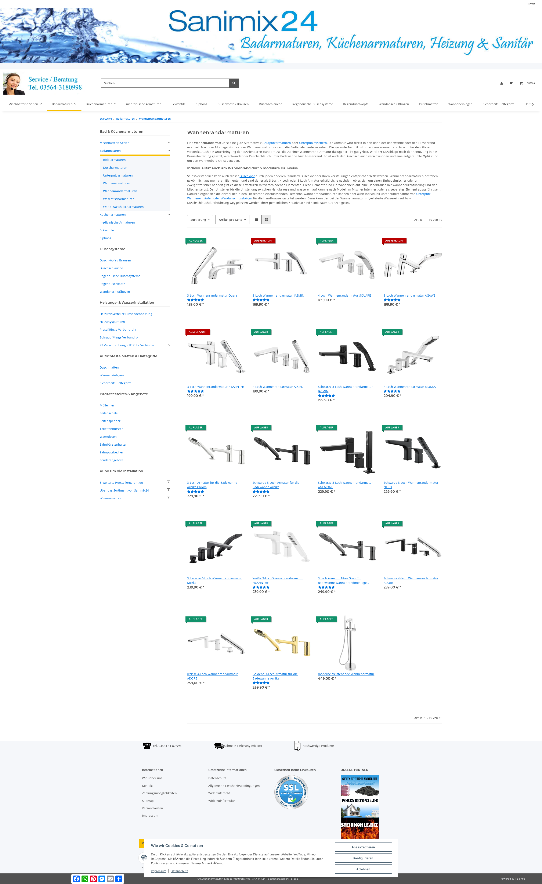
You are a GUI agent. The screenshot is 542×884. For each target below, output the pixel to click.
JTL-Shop (520, 878)
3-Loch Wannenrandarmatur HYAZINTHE (216, 387)
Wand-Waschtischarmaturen (123, 207)
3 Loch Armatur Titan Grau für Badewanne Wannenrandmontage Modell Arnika (342, 580)
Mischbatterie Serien (114, 143)
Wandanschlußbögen (115, 292)
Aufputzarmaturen (277, 143)
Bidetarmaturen (114, 160)
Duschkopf (247, 176)
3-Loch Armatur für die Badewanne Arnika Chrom (212, 485)
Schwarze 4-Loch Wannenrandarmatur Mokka (214, 580)
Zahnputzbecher (111, 452)
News (531, 4)
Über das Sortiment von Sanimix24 (134, 490)
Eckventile (107, 230)
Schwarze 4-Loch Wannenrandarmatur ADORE (411, 580)
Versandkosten (152, 808)
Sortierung (198, 220)
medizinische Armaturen (117, 222)
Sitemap (148, 801)
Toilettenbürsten (111, 429)
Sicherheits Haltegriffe (115, 383)
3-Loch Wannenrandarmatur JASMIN (278, 295)
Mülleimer (107, 405)
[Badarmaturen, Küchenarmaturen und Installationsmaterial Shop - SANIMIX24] (45, 83)
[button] (501, 83)
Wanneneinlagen (112, 375)
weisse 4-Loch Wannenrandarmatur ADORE (212, 676)
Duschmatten (109, 367)
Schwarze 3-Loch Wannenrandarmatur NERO (411, 485)
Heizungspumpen (112, 322)
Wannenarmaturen (116, 183)
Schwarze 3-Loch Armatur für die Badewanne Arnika (276, 485)
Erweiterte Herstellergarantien (134, 483)
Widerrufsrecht (219, 793)
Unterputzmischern (313, 143)
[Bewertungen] (195, 300)
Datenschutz (217, 778)
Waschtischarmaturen (118, 199)
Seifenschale (109, 413)
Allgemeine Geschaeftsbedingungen (234, 786)
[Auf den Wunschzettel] (238, 241)
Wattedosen (108, 437)
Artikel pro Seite (230, 220)
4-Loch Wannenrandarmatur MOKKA (410, 387)
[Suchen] (234, 83)
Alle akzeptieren (363, 847)
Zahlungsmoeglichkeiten (159, 793)
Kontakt (147, 786)
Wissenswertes (134, 498)
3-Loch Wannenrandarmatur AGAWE (409, 295)
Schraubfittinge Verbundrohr (120, 337)
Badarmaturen (110, 151)
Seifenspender (110, 421)
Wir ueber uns (152, 778)
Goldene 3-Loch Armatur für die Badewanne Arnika (275, 676)
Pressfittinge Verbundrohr (118, 329)
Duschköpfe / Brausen (115, 260)
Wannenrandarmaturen (120, 191)
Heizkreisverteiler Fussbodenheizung (126, 314)
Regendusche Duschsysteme (120, 276)
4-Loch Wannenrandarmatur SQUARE (344, 295)
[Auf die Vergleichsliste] (227, 241)
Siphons (105, 238)
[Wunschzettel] (511, 83)
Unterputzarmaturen (118, 175)
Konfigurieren (363, 858)
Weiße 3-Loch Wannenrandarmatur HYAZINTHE (278, 580)
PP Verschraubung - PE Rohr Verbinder (127, 345)
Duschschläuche (111, 268)
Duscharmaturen (115, 168)
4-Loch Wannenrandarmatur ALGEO (278, 387)
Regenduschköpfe (112, 284)
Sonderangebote (111, 460)
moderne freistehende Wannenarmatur (346, 674)
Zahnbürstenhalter (113, 444)
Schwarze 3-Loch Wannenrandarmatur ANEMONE (345, 485)
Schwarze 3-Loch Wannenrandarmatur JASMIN (345, 389)
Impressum (150, 816)
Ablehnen (363, 869)
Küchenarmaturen (113, 215)
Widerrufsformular (221, 801)
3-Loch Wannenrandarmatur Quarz (212, 295)
